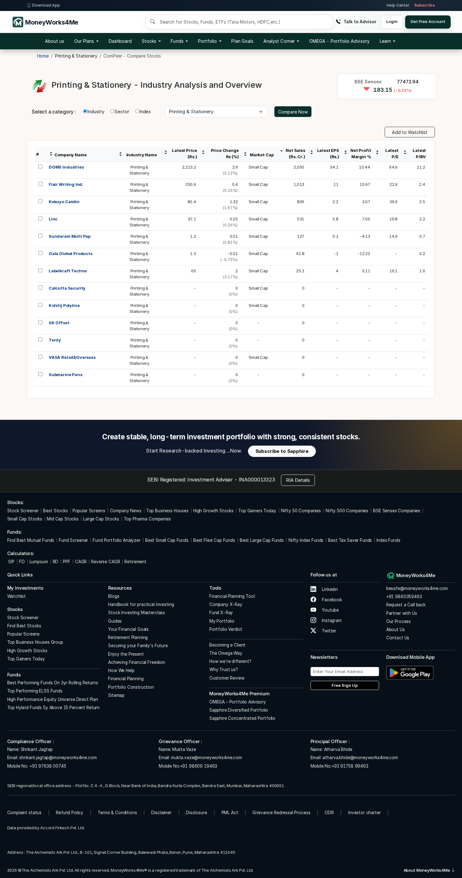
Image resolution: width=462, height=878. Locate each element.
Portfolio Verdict (225, 629)
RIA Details (298, 480)
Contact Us (398, 637)
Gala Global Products (70, 253)
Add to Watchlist (409, 132)
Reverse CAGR (105, 561)
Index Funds (388, 540)
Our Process (398, 621)
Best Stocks (55, 510)
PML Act (230, 812)
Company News (125, 510)
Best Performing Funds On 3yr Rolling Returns (52, 682)
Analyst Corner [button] (279, 41)
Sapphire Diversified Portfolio (238, 710)
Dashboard (120, 41)
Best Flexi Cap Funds (214, 540)
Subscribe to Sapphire (282, 451)
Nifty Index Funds (306, 540)
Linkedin (329, 589)
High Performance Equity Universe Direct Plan (52, 699)
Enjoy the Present (126, 654)
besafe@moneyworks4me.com (417, 588)
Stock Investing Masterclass (136, 612)
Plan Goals (242, 41)
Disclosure (196, 812)
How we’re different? (230, 661)
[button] (339, 41)
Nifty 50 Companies (301, 510)
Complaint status (24, 812)
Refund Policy (69, 812)
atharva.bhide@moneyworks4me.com (360, 757)
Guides (115, 621)
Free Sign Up (345, 685)
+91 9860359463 (404, 596)
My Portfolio (221, 621)
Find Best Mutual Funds (30, 540)
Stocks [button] (149, 41)
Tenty (55, 339)
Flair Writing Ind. (66, 184)
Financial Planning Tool (232, 596)
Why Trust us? (223, 669)
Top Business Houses (167, 510)
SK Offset (59, 322)
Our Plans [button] (84, 41)
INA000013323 (257, 479)
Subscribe (424, 5)
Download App (46, 5)
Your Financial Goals (128, 629)
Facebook (331, 599)
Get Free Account (427, 21)
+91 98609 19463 (198, 766)
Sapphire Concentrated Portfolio (242, 718)
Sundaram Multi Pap (70, 236)
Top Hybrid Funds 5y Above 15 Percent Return (53, 707)
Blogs (113, 596)
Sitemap (116, 695)
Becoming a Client (227, 644)
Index (145, 111)
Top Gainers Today (257, 510)
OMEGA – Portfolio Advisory (237, 701)
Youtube (330, 610)
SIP (10, 561)
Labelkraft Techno (68, 270)
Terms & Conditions (117, 812)
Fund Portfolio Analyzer (116, 540)
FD (22, 561)
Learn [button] (385, 41)
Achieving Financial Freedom (136, 662)
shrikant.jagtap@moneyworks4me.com (57, 757)
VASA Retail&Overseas (72, 357)
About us (54, 41)
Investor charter (364, 812)
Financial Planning (125, 678)
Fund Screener (73, 540)
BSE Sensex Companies (396, 510)
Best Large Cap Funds (262, 540)
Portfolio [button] (207, 41)
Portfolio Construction (131, 687)
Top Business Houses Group (35, 642)
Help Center (398, 5)
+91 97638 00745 (47, 766)
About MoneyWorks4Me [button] (427, 870)
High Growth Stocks (213, 510)
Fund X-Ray (221, 612)
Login (391, 21)
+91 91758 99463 (350, 766)
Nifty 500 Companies (347, 510)
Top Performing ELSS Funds (35, 690)
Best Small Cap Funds (167, 540)
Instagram (331, 620)
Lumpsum (39, 561)
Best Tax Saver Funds (350, 540)
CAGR (80, 561)
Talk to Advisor (360, 21)
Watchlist (16, 596)
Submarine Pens (65, 374)
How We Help (121, 670)
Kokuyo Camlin (64, 201)
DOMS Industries (66, 166)
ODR (329, 812)
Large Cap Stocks (101, 518)
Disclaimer (161, 812)
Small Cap (258, 166)
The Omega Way (225, 653)
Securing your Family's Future (138, 645)
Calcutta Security (67, 288)
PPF (66, 561)
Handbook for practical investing (141, 604)
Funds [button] (177, 41)
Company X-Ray (225, 604)
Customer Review (227, 678)
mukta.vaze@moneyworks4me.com (206, 757)
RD (55, 561)
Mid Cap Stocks (63, 518)
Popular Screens (89, 510)
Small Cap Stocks (24, 518)
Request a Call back (406, 604)
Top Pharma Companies (147, 518)
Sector (121, 111)
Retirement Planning (128, 637)
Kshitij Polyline (64, 305)
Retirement (135, 561)
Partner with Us (401, 613)
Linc (53, 218)
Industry (95, 111)
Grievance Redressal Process (281, 812)
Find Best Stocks (24, 625)
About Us (395, 629)
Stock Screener (23, 510)
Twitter (328, 630)
